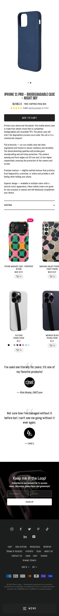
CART (10, 546)
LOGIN (28, 556)
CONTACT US (17, 556)
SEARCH (44, 556)
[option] (29, 41)
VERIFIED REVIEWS (34, 108)
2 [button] (30, 83)
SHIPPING (8, 205)
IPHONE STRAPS (29, 560)
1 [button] (28, 83)
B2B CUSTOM (21, 546)
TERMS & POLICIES (14, 551)
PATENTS (29, 551)
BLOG (39, 551)
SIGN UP (29, 502)
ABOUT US (48, 551)
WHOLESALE (35, 546)
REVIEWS (47, 546)
